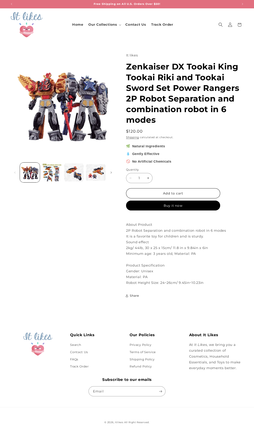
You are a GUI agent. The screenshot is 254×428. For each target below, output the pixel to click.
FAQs (74, 359)
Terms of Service (143, 352)
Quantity (132, 169)
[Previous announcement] (11, 4)
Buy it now (173, 205)
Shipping (132, 137)
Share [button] (134, 295)
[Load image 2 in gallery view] (52, 173)
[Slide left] (15, 172)
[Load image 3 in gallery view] (74, 173)
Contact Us (79, 352)
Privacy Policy (141, 345)
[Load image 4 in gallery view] (96, 173)
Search (75, 345)
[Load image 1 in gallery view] (30, 173)
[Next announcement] (242, 4)
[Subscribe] (160, 391)
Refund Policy (141, 366)
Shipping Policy (142, 359)
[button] (104, 24)
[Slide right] (111, 172)
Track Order (79, 366)
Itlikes (119, 422)
